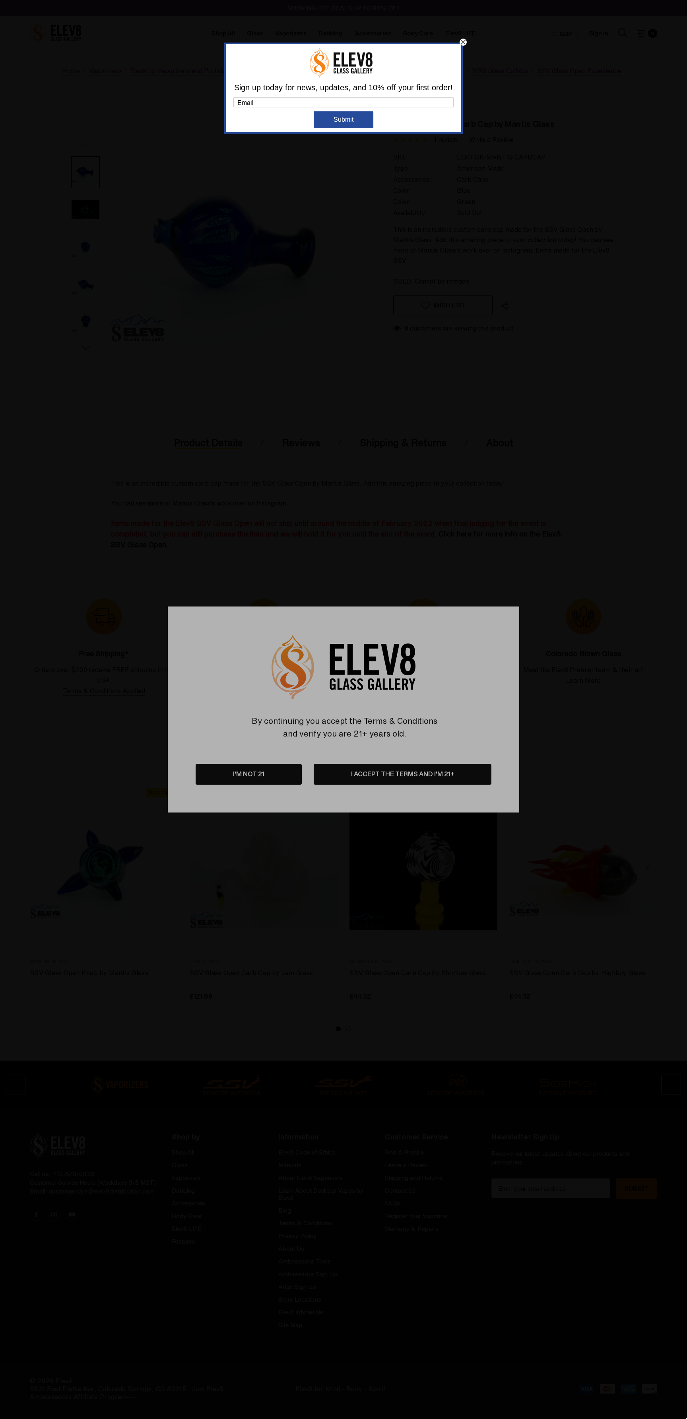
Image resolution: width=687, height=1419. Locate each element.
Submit (343, 119)
